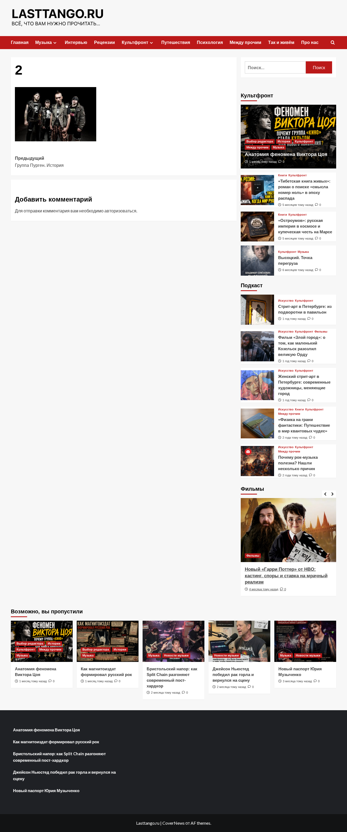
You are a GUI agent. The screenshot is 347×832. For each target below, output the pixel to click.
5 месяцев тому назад (297, 204)
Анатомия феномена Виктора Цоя (286, 154)
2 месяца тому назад (165, 692)
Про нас (310, 42)
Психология (210, 42)
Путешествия (175, 42)
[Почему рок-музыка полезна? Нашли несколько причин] (257, 461)
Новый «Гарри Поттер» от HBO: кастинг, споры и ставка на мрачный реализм (286, 576)
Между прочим (245, 42)
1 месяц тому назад (263, 161)
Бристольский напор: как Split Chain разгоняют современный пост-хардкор (59, 757)
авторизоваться (120, 210)
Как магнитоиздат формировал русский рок (56, 741)
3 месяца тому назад (297, 681)
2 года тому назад (294, 437)
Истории (284, 141)
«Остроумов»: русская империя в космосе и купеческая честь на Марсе (305, 226)
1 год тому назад (294, 318)
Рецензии (104, 42)
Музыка (43, 42)
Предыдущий (39, 162)
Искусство (286, 300)
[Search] (332, 42)
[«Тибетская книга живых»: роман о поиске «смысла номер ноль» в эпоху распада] (257, 190)
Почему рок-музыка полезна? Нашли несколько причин (298, 463)
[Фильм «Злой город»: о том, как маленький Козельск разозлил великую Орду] (257, 346)
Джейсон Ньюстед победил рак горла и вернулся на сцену (233, 675)
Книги (282, 175)
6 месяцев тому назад (297, 270)
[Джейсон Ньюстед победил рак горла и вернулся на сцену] (239, 641)
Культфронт (135, 42)
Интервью (76, 42)
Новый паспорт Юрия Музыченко (46, 790)
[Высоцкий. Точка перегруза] (257, 261)
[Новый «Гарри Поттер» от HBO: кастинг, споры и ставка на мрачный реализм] (288, 530)
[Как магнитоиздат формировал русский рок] (108, 641)
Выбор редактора (259, 141)
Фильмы (320, 331)
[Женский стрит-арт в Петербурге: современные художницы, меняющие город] (257, 385)
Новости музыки (176, 655)
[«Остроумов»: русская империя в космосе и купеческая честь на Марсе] (257, 227)
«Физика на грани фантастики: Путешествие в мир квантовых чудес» (304, 425)
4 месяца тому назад (263, 589)
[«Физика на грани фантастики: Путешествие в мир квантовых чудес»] (257, 424)
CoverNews (173, 822)
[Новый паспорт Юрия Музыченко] (305, 641)
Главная (19, 42)
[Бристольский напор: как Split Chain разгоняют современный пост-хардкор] (173, 641)
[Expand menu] (55, 42)
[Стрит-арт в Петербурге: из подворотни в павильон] (257, 310)
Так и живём (281, 42)
